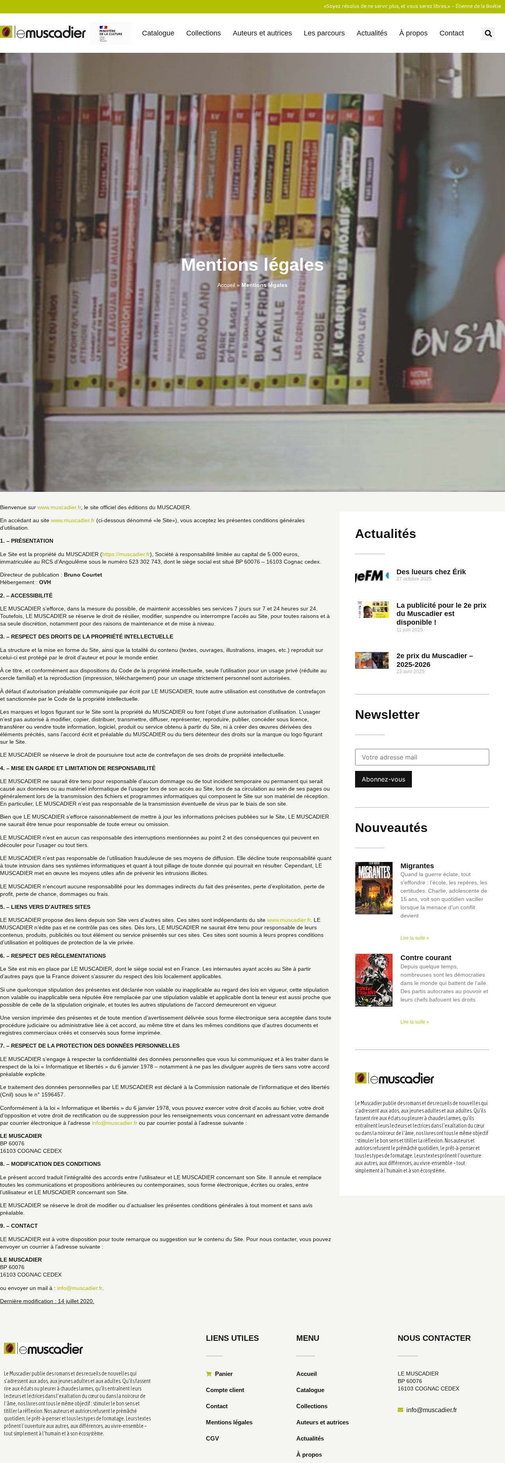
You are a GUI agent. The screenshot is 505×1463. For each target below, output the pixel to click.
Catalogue (158, 33)
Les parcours (324, 33)
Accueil (226, 285)
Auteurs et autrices (262, 33)
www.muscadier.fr (59, 507)
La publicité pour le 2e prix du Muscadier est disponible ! (441, 613)
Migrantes (417, 866)
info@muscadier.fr (114, 1123)
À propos (413, 33)
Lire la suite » (414, 938)
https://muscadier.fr (126, 554)
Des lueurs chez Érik (431, 572)
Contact (452, 33)
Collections (203, 33)
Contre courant (425, 958)
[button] (488, 33)
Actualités (372, 33)
